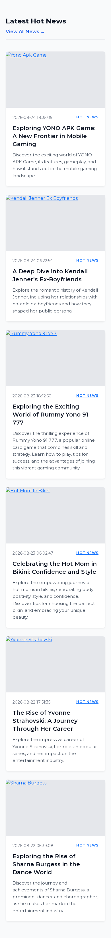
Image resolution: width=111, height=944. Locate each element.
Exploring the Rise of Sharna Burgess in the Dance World (46, 864)
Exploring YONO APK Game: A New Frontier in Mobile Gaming (54, 136)
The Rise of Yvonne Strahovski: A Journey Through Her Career (45, 720)
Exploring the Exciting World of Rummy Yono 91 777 (50, 414)
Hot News (87, 117)
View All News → (25, 31)
